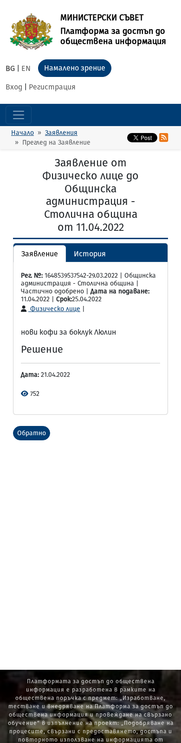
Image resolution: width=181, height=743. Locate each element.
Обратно (31, 433)
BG (10, 68)
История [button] (90, 253)
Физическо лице (54, 309)
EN (26, 68)
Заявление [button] (39, 253)
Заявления (61, 133)
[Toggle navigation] (19, 115)
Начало (22, 133)
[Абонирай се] (163, 138)
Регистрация (52, 87)
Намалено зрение (74, 68)
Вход (14, 87)
